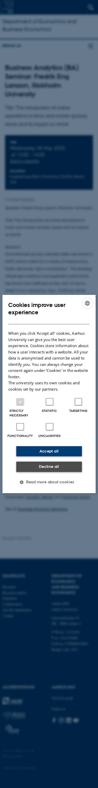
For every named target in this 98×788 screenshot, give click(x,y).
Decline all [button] (49, 466)
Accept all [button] (49, 451)
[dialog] (49, 394)
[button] (49, 482)
